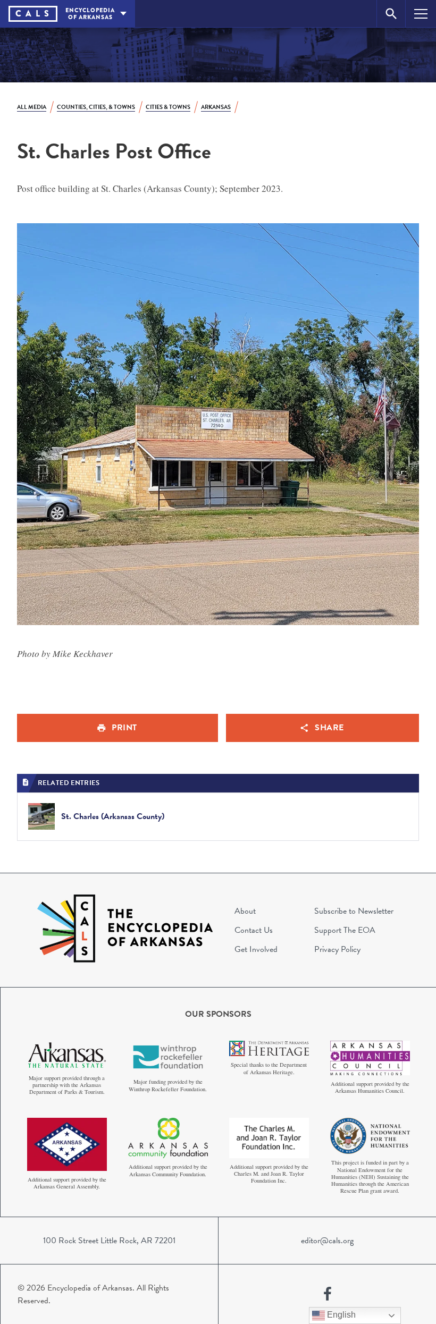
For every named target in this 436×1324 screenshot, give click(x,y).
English (340, 1314)
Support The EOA (344, 930)
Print (124, 727)
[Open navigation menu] (421, 13)
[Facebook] (327, 1294)
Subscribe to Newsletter (353, 911)
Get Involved (256, 949)
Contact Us (253, 930)
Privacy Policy (337, 949)
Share (329, 727)
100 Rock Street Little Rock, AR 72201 (109, 1240)
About (245, 911)
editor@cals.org (327, 1240)
